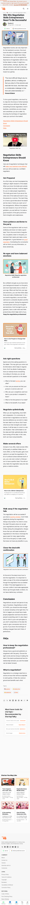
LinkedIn (10, 903)
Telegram (16, 903)
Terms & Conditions (6, 877)
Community (4, 868)
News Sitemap (5, 899)
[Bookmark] (27, 700)
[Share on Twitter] (7, 700)
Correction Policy (6, 887)
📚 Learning (7, 689)
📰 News (16, 692)
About (3, 857)
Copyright (4, 879)
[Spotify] (15, 847)
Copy (22, 903)
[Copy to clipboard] (24, 700)
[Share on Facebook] (10, 700)
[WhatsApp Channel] (18, 847)
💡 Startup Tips (16, 689)
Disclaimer (4, 882)
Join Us (8, 28)
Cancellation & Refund (7, 885)
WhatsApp (3, 903)
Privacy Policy (5, 874)
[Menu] (27, 8)
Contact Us (4, 860)
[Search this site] (23, 8)
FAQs (4, 128)
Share (27, 903)
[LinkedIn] (7, 847)
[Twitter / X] (2, 847)
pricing (18, 381)
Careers (4, 862)
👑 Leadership (7, 692)
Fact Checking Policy (7, 896)
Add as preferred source (20, 28)
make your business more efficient (16, 166)
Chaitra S (10, 23)
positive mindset (15, 517)
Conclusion (6, 126)
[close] (28, 3)
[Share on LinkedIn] (13, 700)
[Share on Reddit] (19, 700)
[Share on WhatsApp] (4, 700)
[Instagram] (10, 847)
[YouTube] (13, 847)
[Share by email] (21, 700)
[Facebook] (5, 847)
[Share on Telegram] (16, 700)
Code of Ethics (5, 894)
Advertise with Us (6, 865)
